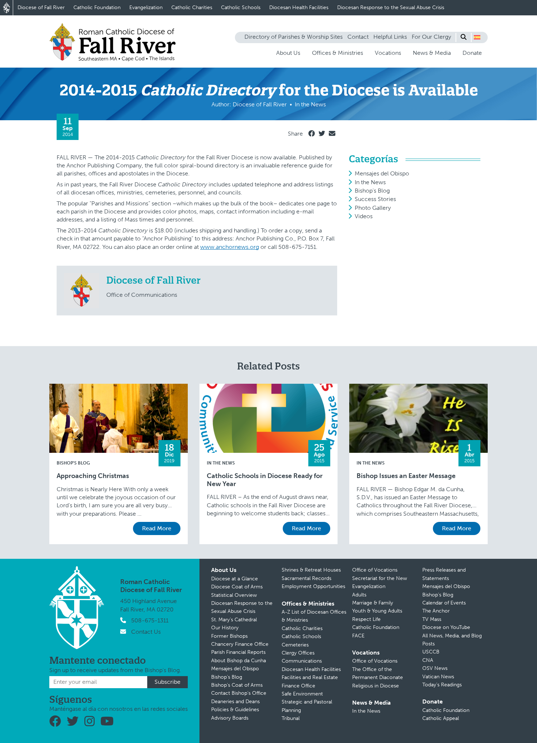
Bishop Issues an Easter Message (406, 476)
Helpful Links (390, 36)
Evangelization (146, 7)
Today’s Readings (442, 685)
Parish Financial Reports (238, 652)
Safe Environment (302, 694)
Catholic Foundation (97, 7)
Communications (302, 661)
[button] (477, 37)
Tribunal (291, 718)
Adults (359, 595)
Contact (358, 36)
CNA (427, 660)
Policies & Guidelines (235, 709)
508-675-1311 (149, 620)
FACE (358, 636)
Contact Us (146, 631)
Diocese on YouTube (446, 627)
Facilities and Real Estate (310, 677)
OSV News (435, 668)
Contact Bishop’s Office (238, 693)
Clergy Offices (298, 653)
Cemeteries (295, 645)
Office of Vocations (374, 570)
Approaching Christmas (93, 476)
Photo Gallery (373, 207)
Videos (364, 216)
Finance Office (298, 686)
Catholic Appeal (440, 718)
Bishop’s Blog (226, 677)
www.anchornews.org (229, 246)
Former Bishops (229, 636)
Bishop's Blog (372, 190)
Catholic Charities (191, 7)
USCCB (430, 652)
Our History (225, 628)
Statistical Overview (234, 595)
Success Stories (375, 199)
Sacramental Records (306, 578)
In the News (370, 182)
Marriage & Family (372, 603)
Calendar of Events (444, 603)
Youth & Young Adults (377, 611)
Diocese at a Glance (234, 579)
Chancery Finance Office (239, 644)
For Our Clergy (431, 36)
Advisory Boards (229, 718)
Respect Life (366, 619)
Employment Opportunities (313, 586)
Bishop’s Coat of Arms (237, 685)
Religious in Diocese (375, 686)
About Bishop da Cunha (238, 660)
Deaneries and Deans (235, 701)
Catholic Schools (240, 7)
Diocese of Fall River (41, 7)
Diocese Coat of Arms (237, 587)
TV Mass (431, 619)
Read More (156, 528)
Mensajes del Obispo (382, 173)
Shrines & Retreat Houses (311, 570)
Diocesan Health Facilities (298, 7)
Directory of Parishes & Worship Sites (293, 36)
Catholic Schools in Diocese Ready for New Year (265, 480)
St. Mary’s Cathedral (234, 620)
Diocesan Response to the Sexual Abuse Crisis (390, 7)
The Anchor (436, 611)
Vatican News (438, 677)
